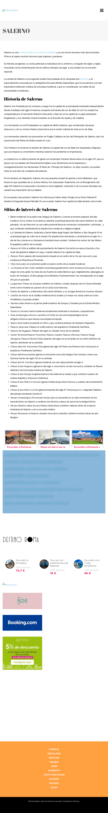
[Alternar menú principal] (101, 10)
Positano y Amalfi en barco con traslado (43, 489)
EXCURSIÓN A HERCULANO (26, 476)
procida (54, 783)
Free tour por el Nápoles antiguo (36, 503)
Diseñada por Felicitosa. (71, 801)
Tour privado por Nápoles (29, 496)
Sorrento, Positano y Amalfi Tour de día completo (51, 455)
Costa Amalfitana (54, 775)
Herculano (54, 753)
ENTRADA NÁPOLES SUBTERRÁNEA (33, 462)
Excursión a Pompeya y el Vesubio (36, 469)
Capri (54, 766)
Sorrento (54, 770)
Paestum (54, 758)
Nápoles (84, 79)
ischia (54, 787)
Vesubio (54, 762)
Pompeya (54, 749)
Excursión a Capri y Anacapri (31, 482)
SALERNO (54, 779)
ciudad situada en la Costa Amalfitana (37, 52)
